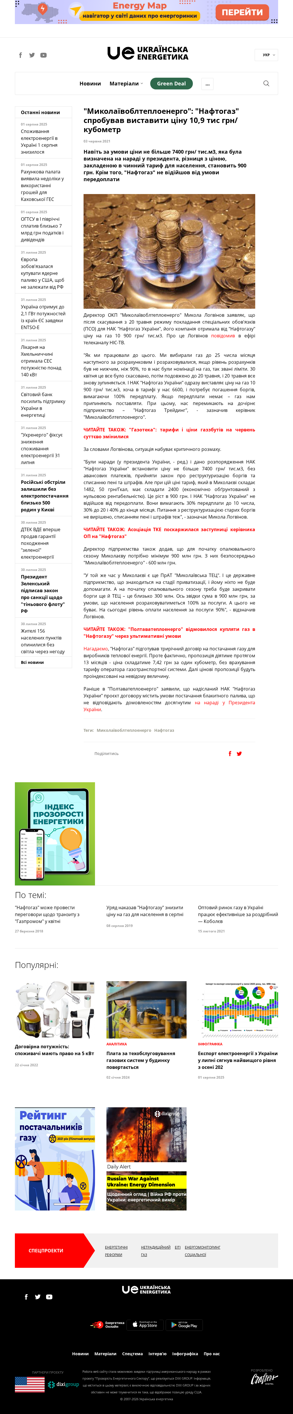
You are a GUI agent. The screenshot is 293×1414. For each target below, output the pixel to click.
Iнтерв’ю (158, 1353)
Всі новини (32, 662)
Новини (90, 83)
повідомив (223, 336)
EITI (178, 1247)
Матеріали (124, 83)
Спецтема (132, 1353)
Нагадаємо (96, 649)
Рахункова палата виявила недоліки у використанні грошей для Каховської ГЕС (42, 185)
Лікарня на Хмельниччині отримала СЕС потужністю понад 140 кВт (41, 361)
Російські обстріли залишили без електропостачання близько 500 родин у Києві (44, 496)
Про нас (212, 1353)
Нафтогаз (164, 730)
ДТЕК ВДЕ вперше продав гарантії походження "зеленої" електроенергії (40, 543)
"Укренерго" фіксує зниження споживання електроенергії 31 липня (42, 449)
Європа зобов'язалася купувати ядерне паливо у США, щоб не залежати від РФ (42, 273)
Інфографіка (185, 1353)
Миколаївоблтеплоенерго (124, 730)
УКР (266, 54)
